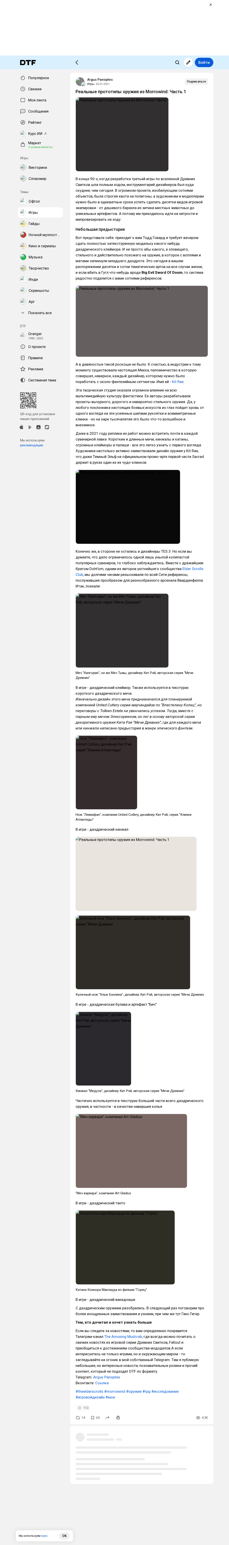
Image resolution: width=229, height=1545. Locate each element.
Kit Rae (178, 381)
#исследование (165, 1391)
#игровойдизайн (90, 1397)
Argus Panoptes (100, 80)
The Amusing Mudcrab (123, 1336)
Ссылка (102, 1383)
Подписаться (196, 81)
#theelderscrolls (89, 1391)
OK (64, 1536)
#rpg (146, 1391)
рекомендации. (32, 445)
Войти (204, 62)
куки (44, 1535)
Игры (90, 84)
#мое (110, 1397)
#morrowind (114, 1391)
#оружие (134, 1391)
